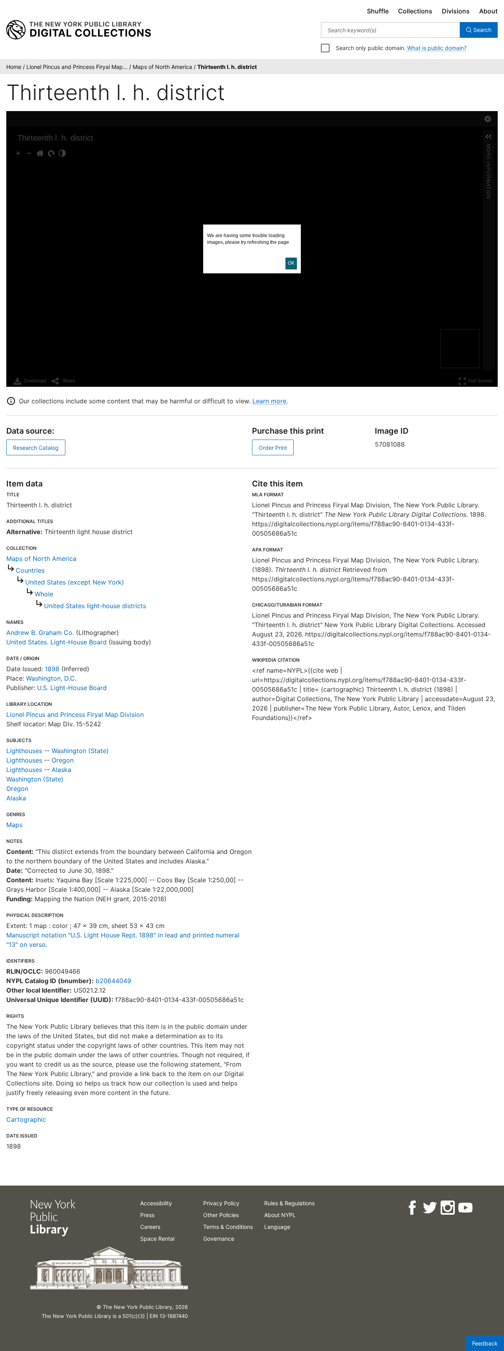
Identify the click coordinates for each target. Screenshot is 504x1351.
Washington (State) (80, 751)
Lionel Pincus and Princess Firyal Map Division (75, 714)
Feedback (485, 1343)
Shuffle (378, 11)
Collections (415, 11)
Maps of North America (41, 558)
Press (147, 1215)
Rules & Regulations (289, 1203)
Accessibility (156, 1203)
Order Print (273, 447)
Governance (218, 1238)
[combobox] (390, 30)
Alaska (61, 770)
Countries (30, 570)
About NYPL (280, 1215)
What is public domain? (437, 48)
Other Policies (221, 1215)
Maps (14, 825)
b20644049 (113, 981)
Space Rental (157, 1238)
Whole (44, 594)
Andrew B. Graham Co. (40, 633)
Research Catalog (36, 447)
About (488, 11)
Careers (150, 1226)
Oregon (63, 760)
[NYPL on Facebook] (411, 1208)
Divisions (456, 11)
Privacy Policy (221, 1203)
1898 (52, 669)
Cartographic (26, 1119)
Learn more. (270, 401)
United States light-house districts (95, 606)
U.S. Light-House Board (72, 688)
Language (277, 1226)
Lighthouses (24, 751)
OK (291, 263)
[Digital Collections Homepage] (78, 30)
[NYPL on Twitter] (429, 1208)
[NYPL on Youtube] (464, 1208)
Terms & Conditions (228, 1226)
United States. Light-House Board (56, 642)
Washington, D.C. (51, 678)
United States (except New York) (74, 582)
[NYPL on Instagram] (447, 1208)
